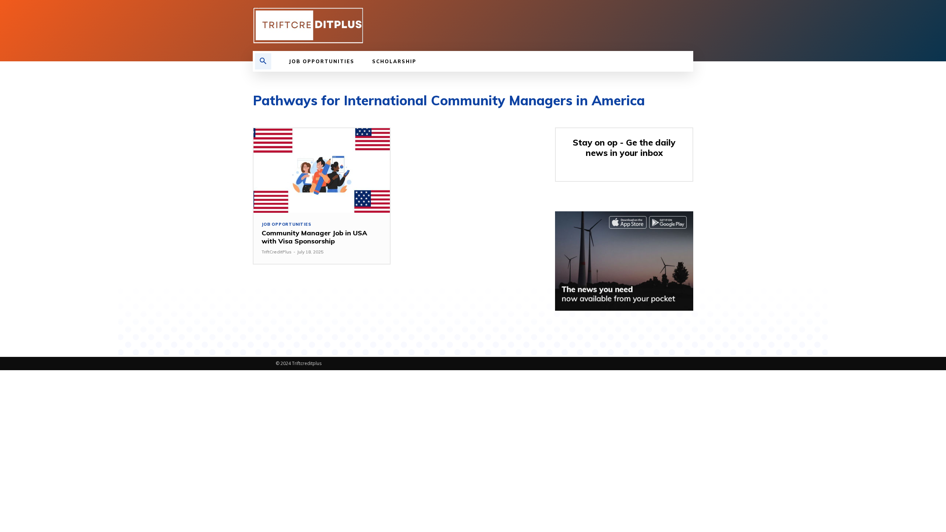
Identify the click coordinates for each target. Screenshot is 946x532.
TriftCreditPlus (277, 252)
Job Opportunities (287, 224)
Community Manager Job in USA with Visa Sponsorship (314, 237)
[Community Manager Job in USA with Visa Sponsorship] (321, 170)
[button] (263, 61)
